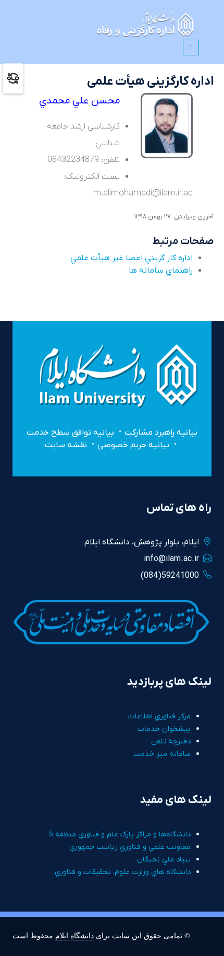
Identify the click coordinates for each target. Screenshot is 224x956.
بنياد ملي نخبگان (164, 860)
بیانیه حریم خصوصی (133, 445)
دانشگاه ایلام (74, 935)
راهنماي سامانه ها (161, 270)
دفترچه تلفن (171, 742)
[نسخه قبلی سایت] (13, 78)
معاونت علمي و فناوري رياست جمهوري (130, 847)
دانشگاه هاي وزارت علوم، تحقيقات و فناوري (123, 872)
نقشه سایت (66, 445)
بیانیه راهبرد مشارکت (161, 432)
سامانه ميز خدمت (162, 754)
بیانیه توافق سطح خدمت (70, 432)
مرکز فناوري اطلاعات (159, 716)
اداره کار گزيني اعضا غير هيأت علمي (131, 258)
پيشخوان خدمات (164, 729)
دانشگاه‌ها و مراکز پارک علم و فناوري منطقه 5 (120, 835)
